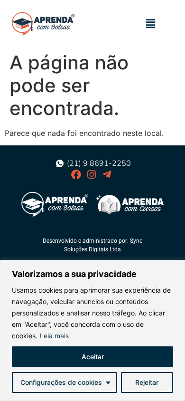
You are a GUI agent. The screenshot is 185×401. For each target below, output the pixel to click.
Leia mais (54, 336)
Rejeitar (146, 382)
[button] (151, 23)
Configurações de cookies (61, 382)
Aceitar (93, 357)
